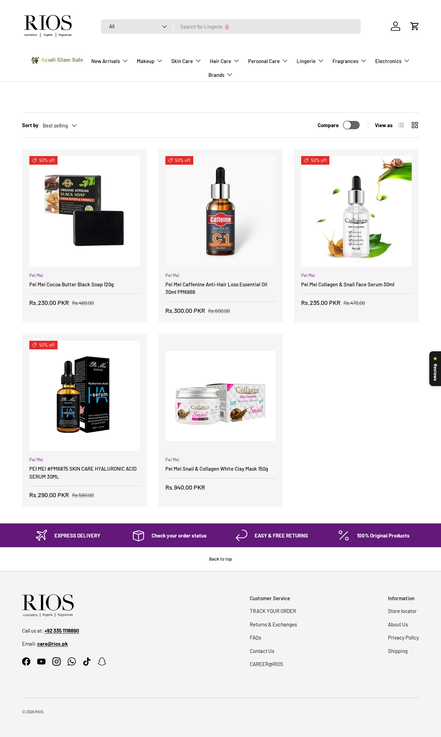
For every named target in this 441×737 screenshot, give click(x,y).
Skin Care (182, 61)
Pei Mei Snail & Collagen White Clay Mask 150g (216, 468)
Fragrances (345, 61)
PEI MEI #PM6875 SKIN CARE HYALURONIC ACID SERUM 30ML (82, 472)
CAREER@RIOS (266, 664)
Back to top (220, 559)
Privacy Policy (403, 637)
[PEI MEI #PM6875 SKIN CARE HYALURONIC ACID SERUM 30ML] (84, 396)
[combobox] (231, 26)
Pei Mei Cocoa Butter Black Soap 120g (71, 284)
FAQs (255, 637)
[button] (414, 26)
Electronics (388, 61)
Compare (328, 125)
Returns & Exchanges (273, 624)
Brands (216, 75)
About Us (398, 624)
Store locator (402, 611)
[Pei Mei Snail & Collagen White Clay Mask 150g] (220, 396)
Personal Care (264, 61)
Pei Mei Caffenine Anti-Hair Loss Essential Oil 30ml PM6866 (216, 288)
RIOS (39, 711)
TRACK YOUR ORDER (273, 611)
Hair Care (220, 61)
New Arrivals (105, 61)
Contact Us (262, 651)
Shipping (398, 651)
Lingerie (306, 61)
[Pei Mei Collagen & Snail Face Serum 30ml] (356, 211)
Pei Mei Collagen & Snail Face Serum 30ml (347, 284)
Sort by (30, 125)
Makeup (145, 61)
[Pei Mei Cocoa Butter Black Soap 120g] (84, 211)
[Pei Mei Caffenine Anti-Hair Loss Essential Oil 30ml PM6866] (220, 211)
